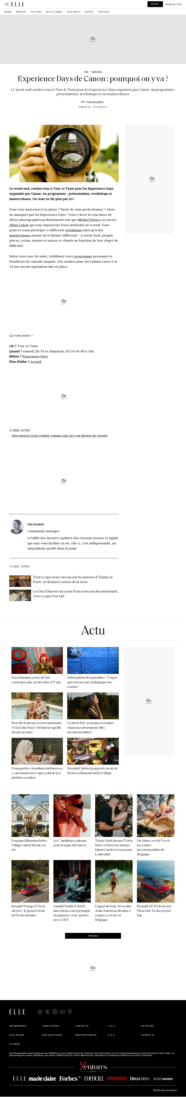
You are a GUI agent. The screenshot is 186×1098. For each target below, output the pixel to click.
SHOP (155, 4)
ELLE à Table (54, 11)
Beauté (21, 11)
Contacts (82, 1025)
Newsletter (173, 4)
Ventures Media (86, 1034)
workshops (73, 230)
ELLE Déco (73, 11)
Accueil (35, 361)
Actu (93, 631)
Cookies (14, 1044)
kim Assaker (95, 101)
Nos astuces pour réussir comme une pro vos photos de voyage (60, 435)
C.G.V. (111, 1034)
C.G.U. (112, 1025)
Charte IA (147, 1034)
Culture (36, 11)
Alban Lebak (19, 225)
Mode (8, 11)
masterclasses (20, 235)
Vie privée (147, 1025)
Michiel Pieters (89, 219)
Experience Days (35, 356)
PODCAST (104, 11)
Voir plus (93, 935)
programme (83, 256)
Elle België (16, 1034)
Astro (89, 11)
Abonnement (18, 1025)
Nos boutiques (52, 1034)
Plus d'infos (159, 1055)
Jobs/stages (50, 1025)
